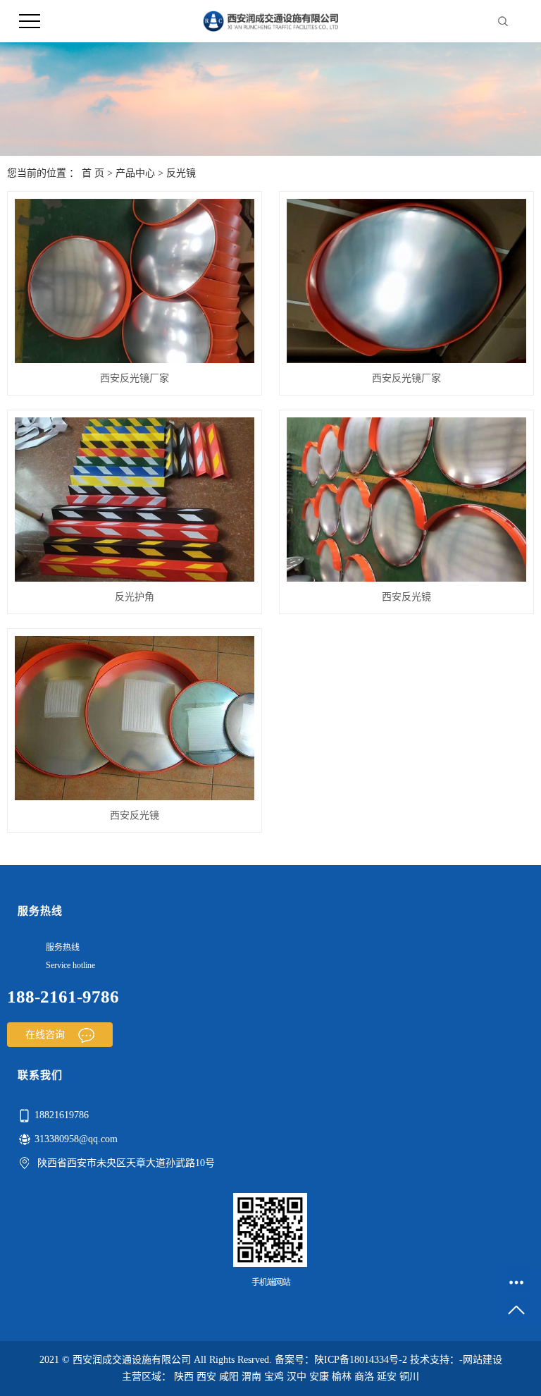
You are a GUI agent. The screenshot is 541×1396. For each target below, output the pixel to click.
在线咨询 (46, 1034)
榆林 (342, 1376)
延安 (387, 1376)
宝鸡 (274, 1376)
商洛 (364, 1376)
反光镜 (181, 173)
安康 (319, 1376)
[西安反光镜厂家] (134, 281)
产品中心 (135, 173)
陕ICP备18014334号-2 (360, 1359)
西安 (206, 1376)
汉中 (296, 1376)
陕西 (184, 1376)
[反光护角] (134, 499)
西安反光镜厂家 (134, 378)
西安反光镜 (406, 597)
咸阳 (229, 1376)
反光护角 (134, 597)
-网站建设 (480, 1359)
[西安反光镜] (406, 499)
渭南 (251, 1376)
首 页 (93, 173)
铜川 (409, 1376)
